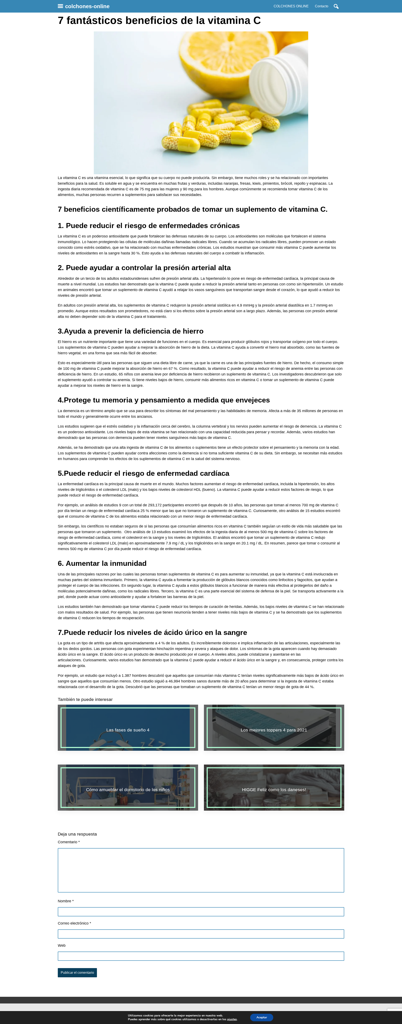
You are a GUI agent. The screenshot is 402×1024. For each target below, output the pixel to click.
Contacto (321, 6)
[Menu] (60, 6)
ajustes (232, 1019)
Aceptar (261, 1017)
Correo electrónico (74, 923)
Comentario (69, 842)
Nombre (66, 901)
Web (62, 945)
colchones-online (87, 6)
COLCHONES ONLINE (291, 6)
